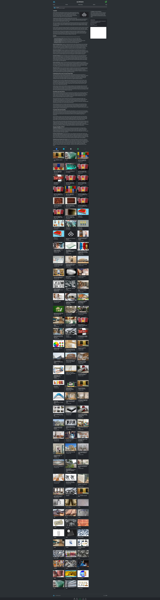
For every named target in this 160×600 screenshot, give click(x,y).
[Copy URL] (85, 149)
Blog (106, 4)
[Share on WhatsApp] (78, 149)
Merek (94, 4)
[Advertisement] (98, 33)
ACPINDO (80, 2)
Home (54, 4)
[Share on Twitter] (63, 149)
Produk (66, 4)
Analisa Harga (80, 4)
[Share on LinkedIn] (71, 149)
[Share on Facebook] (56, 149)
